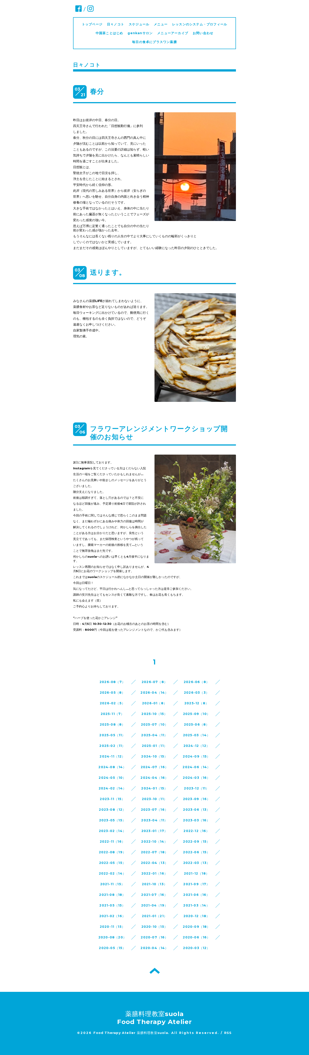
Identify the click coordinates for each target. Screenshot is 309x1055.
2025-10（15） (154, 714)
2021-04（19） (154, 905)
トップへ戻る (155, 971)
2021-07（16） (154, 895)
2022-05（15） (112, 863)
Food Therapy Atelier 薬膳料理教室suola (130, 1033)
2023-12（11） (196, 788)
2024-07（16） (154, 767)
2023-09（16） (196, 799)
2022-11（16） (112, 841)
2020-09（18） (196, 927)
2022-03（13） (196, 863)
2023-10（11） (154, 799)
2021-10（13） (154, 884)
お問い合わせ (203, 33)
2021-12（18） (196, 873)
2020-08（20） (112, 937)
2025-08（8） (112, 724)
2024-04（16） (154, 778)
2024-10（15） (154, 756)
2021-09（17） (196, 884)
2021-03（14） (196, 905)
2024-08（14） (112, 767)
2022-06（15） (196, 852)
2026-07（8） (154, 682)
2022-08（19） (112, 852)
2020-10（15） (154, 927)
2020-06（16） (196, 937)
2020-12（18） (196, 916)
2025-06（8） (196, 724)
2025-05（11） (112, 735)
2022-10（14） (154, 841)
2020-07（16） (154, 937)
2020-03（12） (196, 948)
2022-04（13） (154, 863)
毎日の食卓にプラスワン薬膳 (156, 42)
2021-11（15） (112, 884)
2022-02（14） (112, 873)
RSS (228, 1033)
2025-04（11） (154, 735)
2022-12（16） (196, 831)
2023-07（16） (154, 810)
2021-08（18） (112, 895)
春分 (97, 91)
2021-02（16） (112, 916)
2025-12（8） (196, 703)
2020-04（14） (154, 948)
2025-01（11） (154, 746)
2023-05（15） (112, 820)
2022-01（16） (154, 873)
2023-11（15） (112, 799)
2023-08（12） (112, 810)
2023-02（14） (112, 831)
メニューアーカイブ (172, 33)
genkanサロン (140, 33)
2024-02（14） (112, 788)
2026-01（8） (154, 703)
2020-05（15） (112, 948)
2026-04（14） (154, 693)
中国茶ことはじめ (109, 33)
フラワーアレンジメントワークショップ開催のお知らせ (159, 432)
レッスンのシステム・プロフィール (199, 24)
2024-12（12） (196, 746)
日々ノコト (115, 24)
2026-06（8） (196, 682)
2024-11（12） (112, 756)
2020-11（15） (112, 927)
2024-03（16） (196, 778)
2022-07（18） (154, 852)
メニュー (161, 24)
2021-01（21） (154, 916)
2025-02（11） (112, 746)
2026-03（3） (196, 693)
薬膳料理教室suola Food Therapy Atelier (154, 1018)
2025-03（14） (196, 735)
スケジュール (139, 24)
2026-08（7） (112, 682)
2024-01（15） (154, 788)
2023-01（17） (154, 831)
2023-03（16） (196, 820)
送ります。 (108, 272)
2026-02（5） (112, 703)
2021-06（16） (196, 895)
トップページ (92, 24)
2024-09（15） (196, 756)
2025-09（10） (196, 714)
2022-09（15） (196, 841)
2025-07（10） (154, 724)
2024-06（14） (196, 767)
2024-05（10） (112, 778)
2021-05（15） (112, 905)
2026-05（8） (112, 693)
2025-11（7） (112, 714)
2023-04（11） (154, 820)
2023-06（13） (196, 810)
